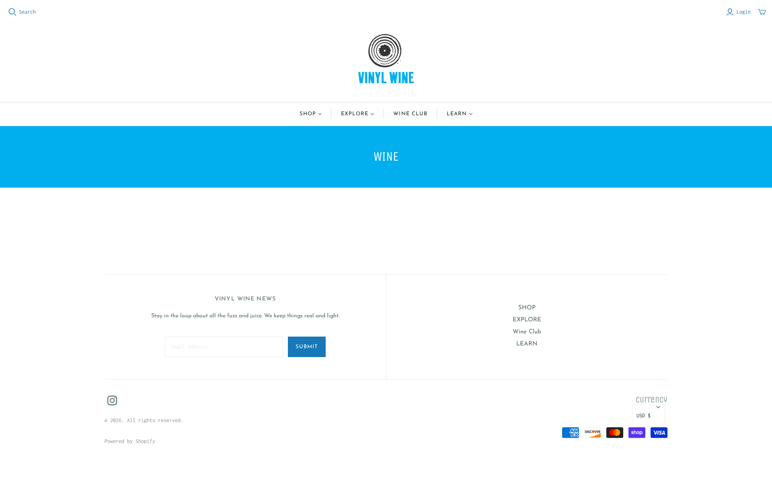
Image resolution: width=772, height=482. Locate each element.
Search (27, 12)
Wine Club (410, 113)
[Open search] (12, 12)
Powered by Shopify (130, 441)
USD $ (643, 416)
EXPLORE (354, 113)
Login (744, 12)
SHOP (308, 113)
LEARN (457, 113)
